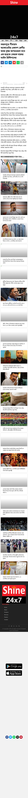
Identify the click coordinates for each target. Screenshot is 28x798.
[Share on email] (14, 62)
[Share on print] (22, 62)
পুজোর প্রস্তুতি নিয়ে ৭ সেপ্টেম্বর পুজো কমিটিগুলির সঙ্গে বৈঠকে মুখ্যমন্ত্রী (14, 470)
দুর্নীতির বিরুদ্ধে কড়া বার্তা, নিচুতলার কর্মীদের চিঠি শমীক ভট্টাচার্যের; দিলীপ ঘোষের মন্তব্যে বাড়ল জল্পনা (13, 119)
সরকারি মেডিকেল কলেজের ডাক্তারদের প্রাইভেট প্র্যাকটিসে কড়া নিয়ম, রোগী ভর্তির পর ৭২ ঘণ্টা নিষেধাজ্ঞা (12, 90)
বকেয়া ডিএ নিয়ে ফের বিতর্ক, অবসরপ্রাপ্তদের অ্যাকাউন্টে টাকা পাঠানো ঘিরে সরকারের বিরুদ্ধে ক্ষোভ (14, 114)
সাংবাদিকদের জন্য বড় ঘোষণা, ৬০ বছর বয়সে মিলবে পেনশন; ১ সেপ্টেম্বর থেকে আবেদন (14, 109)
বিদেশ (6, 41)
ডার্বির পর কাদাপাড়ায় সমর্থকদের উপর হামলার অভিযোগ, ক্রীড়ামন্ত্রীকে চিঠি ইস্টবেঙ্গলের (13, 429)
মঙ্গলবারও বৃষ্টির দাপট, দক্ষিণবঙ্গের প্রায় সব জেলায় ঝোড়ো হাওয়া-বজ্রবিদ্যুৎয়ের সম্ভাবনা (13, 96)
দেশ (11, 41)
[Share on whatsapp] (18, 62)
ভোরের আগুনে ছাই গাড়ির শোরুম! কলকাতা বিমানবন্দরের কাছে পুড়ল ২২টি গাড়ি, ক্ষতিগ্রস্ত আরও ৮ (13, 491)
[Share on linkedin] (10, 62)
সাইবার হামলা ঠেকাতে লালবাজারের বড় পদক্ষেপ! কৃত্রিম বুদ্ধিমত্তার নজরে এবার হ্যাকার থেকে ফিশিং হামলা (14, 513)
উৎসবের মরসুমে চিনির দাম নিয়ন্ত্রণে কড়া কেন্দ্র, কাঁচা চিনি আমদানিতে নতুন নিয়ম (14, 152)
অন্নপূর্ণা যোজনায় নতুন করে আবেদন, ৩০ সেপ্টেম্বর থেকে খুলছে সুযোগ (12, 578)
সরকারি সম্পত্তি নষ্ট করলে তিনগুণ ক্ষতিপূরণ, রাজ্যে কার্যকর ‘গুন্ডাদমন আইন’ (13, 147)
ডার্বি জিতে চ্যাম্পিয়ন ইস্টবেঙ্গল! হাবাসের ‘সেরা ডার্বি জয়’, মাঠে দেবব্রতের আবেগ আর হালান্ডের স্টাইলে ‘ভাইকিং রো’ (13, 534)
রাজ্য (16, 41)
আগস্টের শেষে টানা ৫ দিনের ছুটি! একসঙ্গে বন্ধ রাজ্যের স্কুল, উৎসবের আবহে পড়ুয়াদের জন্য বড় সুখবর (13, 556)
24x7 (14, 37)
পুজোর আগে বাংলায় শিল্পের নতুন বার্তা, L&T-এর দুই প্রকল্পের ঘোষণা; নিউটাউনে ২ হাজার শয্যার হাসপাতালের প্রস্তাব (14, 102)
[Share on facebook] (2, 62)
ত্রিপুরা (20, 41)
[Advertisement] (14, 20)
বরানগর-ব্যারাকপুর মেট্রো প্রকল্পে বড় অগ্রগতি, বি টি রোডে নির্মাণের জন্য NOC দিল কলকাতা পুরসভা (13, 136)
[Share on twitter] (6, 62)
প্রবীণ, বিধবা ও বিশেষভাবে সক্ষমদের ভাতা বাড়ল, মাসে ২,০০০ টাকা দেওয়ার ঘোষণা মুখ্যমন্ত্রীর (13, 130)
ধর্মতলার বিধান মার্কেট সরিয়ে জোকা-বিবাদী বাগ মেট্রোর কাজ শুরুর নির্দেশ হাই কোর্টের (13, 449)
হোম (3, 41)
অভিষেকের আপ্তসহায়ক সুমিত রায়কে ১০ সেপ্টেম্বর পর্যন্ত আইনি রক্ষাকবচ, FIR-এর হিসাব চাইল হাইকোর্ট (13, 141)
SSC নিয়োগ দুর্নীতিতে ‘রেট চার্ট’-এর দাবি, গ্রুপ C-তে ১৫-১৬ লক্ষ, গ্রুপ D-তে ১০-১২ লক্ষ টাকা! (13, 125)
